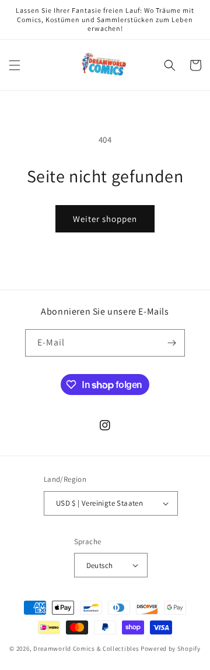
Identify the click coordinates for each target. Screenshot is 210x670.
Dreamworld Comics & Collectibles (86, 648)
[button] (14, 65)
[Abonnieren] (171, 343)
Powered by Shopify (171, 648)
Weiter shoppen (105, 218)
